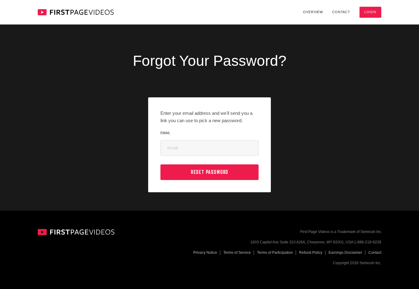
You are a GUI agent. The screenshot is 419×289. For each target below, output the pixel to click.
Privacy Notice (205, 252)
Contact (341, 12)
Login (370, 12)
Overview (313, 12)
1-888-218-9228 (367, 242)
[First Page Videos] (76, 12)
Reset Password (210, 172)
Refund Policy (310, 252)
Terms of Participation (275, 252)
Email (165, 133)
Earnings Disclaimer (345, 252)
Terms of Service (237, 252)
